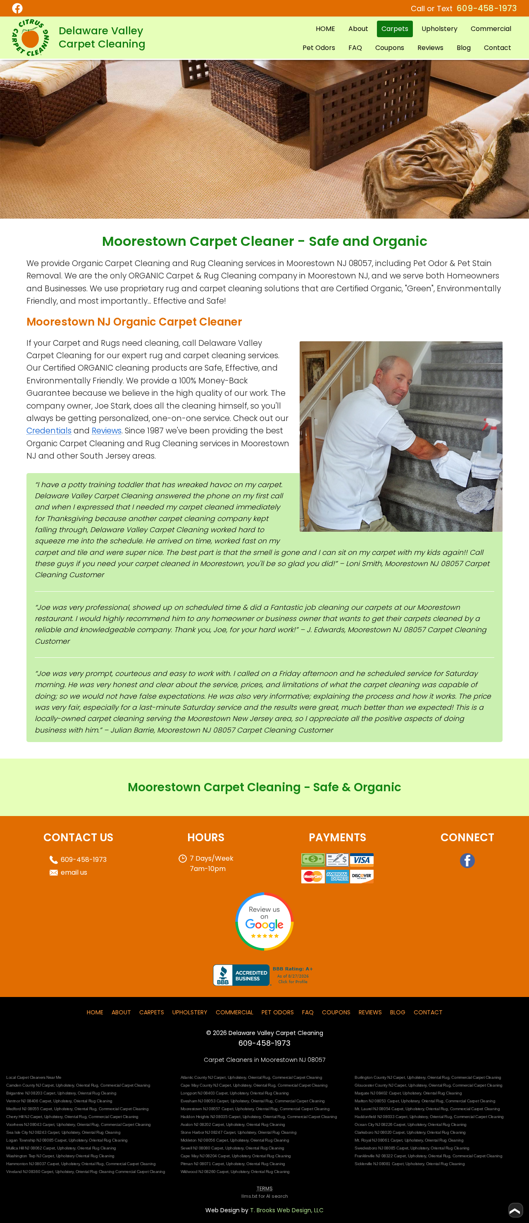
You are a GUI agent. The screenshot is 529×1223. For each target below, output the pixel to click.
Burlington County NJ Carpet (380, 1077)
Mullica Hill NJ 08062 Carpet (30, 1148)
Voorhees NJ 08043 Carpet (30, 1124)
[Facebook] (36, 8)
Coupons (389, 47)
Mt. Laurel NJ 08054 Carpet (379, 1108)
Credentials (48, 430)
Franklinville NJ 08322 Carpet (380, 1156)
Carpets (394, 28)
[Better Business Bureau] (264, 983)
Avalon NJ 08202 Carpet (202, 1124)
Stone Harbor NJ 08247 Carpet (208, 1132)
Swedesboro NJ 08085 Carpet (381, 1148)
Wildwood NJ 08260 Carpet (205, 1171)
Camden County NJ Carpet (30, 1085)
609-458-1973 (487, 8)
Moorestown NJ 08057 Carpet (207, 1108)
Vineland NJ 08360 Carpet (29, 1171)
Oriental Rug (259, 1077)
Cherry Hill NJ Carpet (24, 1116)
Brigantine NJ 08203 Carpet (30, 1093)
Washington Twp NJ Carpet (30, 1156)
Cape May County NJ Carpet (206, 1085)
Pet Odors (319, 47)
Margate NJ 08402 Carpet (377, 1093)
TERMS (265, 1188)
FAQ (355, 47)
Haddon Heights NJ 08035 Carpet (211, 1116)
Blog (464, 47)
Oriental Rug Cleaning (97, 1093)
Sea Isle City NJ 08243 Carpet (32, 1132)
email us (74, 872)
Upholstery (440, 28)
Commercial (491, 28)
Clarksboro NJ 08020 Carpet (380, 1132)
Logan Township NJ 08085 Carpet (36, 1140)
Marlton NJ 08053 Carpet (377, 1101)
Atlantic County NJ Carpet (203, 1077)
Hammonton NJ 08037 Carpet (32, 1163)
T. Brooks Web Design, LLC (287, 1210)
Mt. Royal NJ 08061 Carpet (378, 1140)
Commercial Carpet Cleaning (297, 1077)
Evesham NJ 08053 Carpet (205, 1101)
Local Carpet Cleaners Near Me (33, 1077)
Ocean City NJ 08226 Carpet (380, 1124)
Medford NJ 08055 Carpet (29, 1108)
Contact (497, 47)
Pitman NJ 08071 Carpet (202, 1163)
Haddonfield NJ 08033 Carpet (381, 1116)
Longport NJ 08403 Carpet (204, 1093)
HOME (325, 28)
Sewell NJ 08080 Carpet (202, 1148)
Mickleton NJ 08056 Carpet (204, 1140)
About (358, 28)
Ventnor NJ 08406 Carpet (28, 1101)
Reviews (430, 47)
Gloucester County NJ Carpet (380, 1085)
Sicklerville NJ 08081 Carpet (379, 1163)
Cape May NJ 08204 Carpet (205, 1156)
